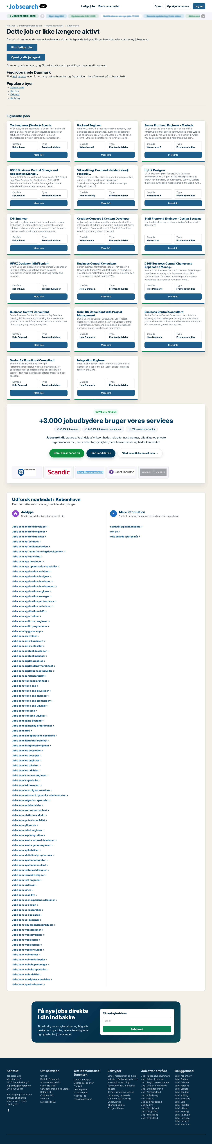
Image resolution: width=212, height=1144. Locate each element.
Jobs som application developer (31, 581)
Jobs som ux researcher (26, 909)
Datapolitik (46, 1092)
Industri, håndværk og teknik (123, 1079)
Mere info (39, 154)
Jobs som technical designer (29, 870)
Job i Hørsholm (182, 1114)
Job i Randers (182, 1092)
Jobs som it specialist (25, 780)
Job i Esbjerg (181, 1088)
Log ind (199, 6)
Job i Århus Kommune (152, 1079)
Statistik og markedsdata (125, 526)
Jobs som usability (23, 894)
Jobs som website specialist (29, 969)
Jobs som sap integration (27, 835)
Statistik (78, 1086)
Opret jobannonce (178, 6)
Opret (158, 6)
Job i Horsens (182, 1121)
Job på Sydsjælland (151, 1101)
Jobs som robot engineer (27, 830)
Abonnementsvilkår (50, 1082)
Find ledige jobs (22, 47)
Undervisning (114, 1101)
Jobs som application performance (33, 601)
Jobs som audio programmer (29, 626)
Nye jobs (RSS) (48, 1101)
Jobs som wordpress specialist (31, 979)
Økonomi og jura (116, 1105)
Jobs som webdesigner (26, 944)
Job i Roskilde (182, 1105)
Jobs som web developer (27, 934)
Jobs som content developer (29, 650)
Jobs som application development (33, 586)
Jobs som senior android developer (33, 840)
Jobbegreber (81, 1089)
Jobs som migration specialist (30, 800)
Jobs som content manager (28, 655)
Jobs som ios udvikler (25, 770)
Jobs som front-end (24, 685)
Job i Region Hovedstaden (155, 1082)
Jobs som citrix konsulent (27, 640)
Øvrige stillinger (116, 1108)
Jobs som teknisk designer (28, 875)
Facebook (8, 1110)
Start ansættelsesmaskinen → (140, 453)
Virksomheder (81, 1092)
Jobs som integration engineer (30, 745)
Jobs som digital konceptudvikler (32, 670)
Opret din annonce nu (67, 453)
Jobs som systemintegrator (29, 860)
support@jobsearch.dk (19, 1085)
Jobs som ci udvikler (24, 636)
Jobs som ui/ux (21, 889)
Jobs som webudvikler (25, 974)
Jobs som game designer (27, 720)
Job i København (183, 1075)
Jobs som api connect (25, 541)
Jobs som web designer (26, 929)
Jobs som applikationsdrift (28, 611)
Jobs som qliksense (24, 825)
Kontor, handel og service (121, 1092)
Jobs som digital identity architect (32, 665)
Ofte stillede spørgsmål (124, 536)
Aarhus (14, 91)
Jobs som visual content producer (32, 924)
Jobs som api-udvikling (26, 556)
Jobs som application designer (30, 576)
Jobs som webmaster (25, 954)
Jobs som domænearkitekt (28, 675)
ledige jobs (19, 76)
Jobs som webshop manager (29, 964)
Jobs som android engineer (28, 531)
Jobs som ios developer (26, 750)
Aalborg (15, 98)
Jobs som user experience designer (33, 899)
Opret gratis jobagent (25, 57)
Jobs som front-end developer (30, 690)
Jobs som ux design (24, 904)
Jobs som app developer (27, 561)
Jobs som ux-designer (25, 919)
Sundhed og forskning (119, 1098)
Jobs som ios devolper (25, 755)
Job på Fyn (147, 1105)
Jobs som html (21, 730)
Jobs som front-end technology (31, 700)
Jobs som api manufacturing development (37, 551)
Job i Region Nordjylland (154, 1085)
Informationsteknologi (30, 25)
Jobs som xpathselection (27, 984)
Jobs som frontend (23, 710)
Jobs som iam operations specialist (33, 735)
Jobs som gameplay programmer (32, 725)
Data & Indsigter (82, 1079)
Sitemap (44, 1098)
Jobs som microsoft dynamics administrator (39, 795)
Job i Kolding (181, 1095)
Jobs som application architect (30, 571)
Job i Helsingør (182, 1118)
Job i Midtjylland (149, 1114)
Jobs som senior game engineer (31, 845)
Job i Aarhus (181, 1079)
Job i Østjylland (149, 1111)
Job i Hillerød (181, 1108)
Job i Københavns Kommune (156, 1075)
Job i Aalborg (182, 1085)
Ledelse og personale (119, 1095)
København (73, 25)
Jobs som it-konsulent (25, 785)
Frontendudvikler (54, 25)
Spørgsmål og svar (83, 1082)
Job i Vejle (180, 1101)
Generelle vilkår (48, 1085)
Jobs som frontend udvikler (28, 715)
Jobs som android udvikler (28, 536)
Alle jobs (11, 25)
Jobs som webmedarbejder (28, 959)
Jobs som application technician (31, 606)
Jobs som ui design (24, 884)
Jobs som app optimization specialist (34, 566)
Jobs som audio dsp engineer (29, 621)
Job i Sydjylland (149, 1118)
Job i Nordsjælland (151, 1092)
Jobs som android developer (29, 526)
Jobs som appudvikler (25, 616)
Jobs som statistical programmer (32, 855)
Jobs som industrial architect (29, 740)
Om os (114, 531)
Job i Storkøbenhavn (152, 1088)
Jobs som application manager (30, 596)
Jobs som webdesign (25, 939)
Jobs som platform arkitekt (28, 815)
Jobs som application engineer (30, 591)
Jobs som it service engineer (29, 775)
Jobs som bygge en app (26, 631)
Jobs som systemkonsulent (29, 865)
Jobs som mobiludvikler (26, 805)
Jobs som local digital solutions (31, 790)
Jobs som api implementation (30, 546)
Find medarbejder (109, 6)
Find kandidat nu (101, 453)
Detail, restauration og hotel (122, 1075)
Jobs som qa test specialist (28, 820)
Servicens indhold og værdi (54, 1088)
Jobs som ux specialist (26, 914)
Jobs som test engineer (26, 879)
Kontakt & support (49, 1079)
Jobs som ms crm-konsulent (29, 810)
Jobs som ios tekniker (25, 765)
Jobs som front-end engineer (29, 695)
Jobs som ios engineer (25, 760)
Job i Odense (182, 1082)
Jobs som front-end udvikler (29, 705)
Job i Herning (182, 1111)
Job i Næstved (182, 1124)
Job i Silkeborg (182, 1098)
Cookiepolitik (47, 1095)
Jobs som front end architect (29, 680)
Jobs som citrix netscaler (27, 645)
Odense (14, 94)
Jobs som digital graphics (27, 660)
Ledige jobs (88, 6)
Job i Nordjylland (150, 1108)
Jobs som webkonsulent (27, 949)
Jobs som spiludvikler (25, 850)
